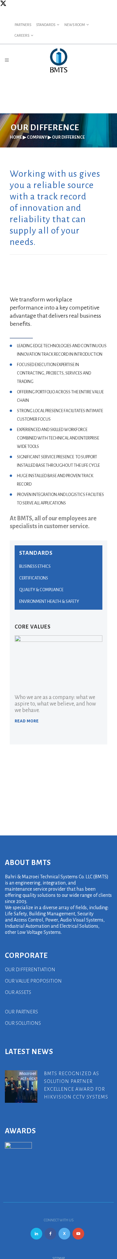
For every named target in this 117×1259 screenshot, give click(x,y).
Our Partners (21, 1011)
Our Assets (18, 992)
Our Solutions (23, 1023)
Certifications (33, 578)
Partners (23, 25)
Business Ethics (35, 566)
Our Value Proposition (33, 981)
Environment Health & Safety (49, 601)
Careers (22, 35)
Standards (45, 25)
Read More (27, 721)
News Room (74, 25)
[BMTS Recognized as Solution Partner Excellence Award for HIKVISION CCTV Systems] (21, 1085)
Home (16, 137)
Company (37, 137)
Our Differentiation (30, 969)
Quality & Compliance (41, 590)
